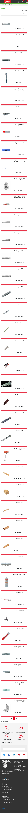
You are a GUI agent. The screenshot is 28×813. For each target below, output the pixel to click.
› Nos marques (5, 800)
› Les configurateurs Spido (8, 799)
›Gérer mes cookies (6, 792)
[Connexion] (18, 1)
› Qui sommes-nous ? (6, 783)
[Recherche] (14, 1)
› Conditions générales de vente (9, 789)
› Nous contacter (5, 784)
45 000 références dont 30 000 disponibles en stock (7, 732)
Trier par (24, 13)
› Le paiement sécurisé (7, 787)
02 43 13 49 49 (18, 761)
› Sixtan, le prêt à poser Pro (8, 804)
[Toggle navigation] (1, 2)
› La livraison (5, 786)
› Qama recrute (5, 796)
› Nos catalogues (5, 797)
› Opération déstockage (7, 802)
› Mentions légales (6, 791)
